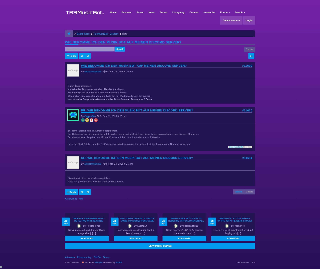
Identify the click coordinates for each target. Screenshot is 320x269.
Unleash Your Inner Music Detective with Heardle (88, 219)
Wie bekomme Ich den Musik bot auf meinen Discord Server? (123, 42)
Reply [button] (72, 55)
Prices (140, 12)
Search (239, 12)
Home (113, 12)
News (151, 12)
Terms (106, 257)
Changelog (178, 12)
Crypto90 (89, 116)
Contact (194, 12)
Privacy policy (84, 257)
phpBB (119, 262)
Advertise (70, 257)
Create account (231, 20)
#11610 (247, 110)
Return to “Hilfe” (75, 198)
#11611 (247, 158)
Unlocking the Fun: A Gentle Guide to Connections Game (137, 219)
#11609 (247, 65)
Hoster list (209, 12)
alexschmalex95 (92, 71)
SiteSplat (98, 262)
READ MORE (87, 238)
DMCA (97, 257)
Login (249, 20)
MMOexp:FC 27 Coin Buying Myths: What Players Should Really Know (235, 220)
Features (127, 12)
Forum (163, 12)
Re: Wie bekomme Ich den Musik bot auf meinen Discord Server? (137, 110)
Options (238, 192)
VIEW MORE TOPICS (160, 246)
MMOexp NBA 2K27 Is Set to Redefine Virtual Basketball (186, 219)
